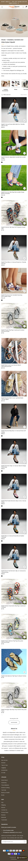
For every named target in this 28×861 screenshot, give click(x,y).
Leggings (3, 767)
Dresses (3, 762)
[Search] (23, 7)
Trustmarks (4, 820)
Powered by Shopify (14, 857)
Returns (3, 807)
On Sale (3, 772)
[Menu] (2, 7)
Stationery (4, 782)
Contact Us (4, 810)
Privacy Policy (4, 812)
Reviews (3, 815)
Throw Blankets (5, 785)
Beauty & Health (5, 792)
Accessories (4, 770)
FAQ (2, 802)
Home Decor (4, 780)
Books (2, 795)
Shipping (3, 805)
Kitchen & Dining (5, 787)
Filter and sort (7, 94)
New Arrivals (4, 760)
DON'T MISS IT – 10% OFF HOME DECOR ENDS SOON (14, 2)
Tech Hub (3, 790)
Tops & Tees (4, 765)
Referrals (3, 817)
